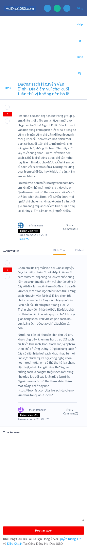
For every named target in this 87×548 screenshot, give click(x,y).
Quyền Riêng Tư (69, 539)
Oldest (79, 250)
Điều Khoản (14, 543)
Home (7, 87)
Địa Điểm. (23, 238)
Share (70, 225)
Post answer (43, 530)
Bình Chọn (59, 250)
